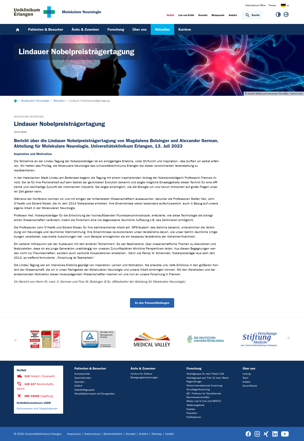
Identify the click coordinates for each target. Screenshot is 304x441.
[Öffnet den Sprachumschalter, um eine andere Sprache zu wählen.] (283, 6)
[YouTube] (285, 434)
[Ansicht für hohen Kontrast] (278, 15)
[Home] (17, 29)
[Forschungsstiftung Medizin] (205, 339)
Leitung (247, 373)
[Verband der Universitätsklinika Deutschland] (152, 339)
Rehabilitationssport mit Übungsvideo (94, 393)
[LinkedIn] (275, 434)
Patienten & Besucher (90, 368)
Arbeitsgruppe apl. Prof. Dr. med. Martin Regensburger (207, 379)
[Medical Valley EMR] (98, 339)
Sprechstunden (82, 377)
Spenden (79, 381)
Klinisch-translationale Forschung (204, 385)
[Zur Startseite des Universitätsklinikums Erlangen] (34, 12)
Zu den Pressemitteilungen (152, 303)
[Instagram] (257, 434)
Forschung (193, 368)
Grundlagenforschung (198, 389)
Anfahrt (78, 385)
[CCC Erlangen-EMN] (259, 339)
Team (245, 377)
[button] (287, 339)
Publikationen (193, 417)
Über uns (249, 368)
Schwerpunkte (82, 373)
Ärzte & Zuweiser (143, 368)
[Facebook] (248, 434)
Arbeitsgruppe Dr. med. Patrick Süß (205, 373)
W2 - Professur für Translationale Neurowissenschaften (203, 395)
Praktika (190, 409)
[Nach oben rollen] (297, 433)
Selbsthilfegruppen (84, 389)
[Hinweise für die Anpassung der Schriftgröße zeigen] (286, 15)
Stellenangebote (195, 405)
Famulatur (191, 413)
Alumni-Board (250, 385)
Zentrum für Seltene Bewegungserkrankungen (144, 375)
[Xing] (266, 434)
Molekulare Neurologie (29, 116)
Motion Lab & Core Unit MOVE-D (203, 401)
